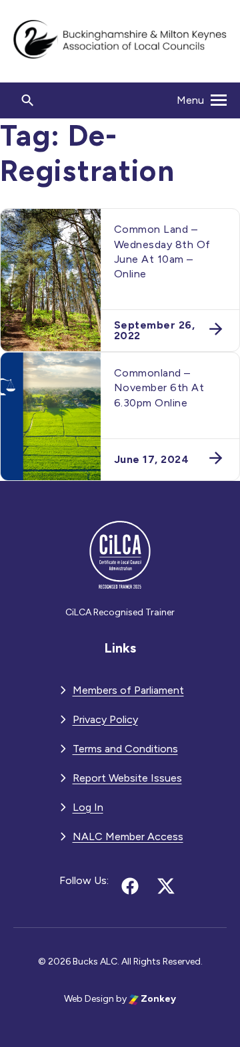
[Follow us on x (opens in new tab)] (166, 886)
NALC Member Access (128, 836)
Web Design (89, 998)
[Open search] (28, 100)
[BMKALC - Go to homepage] (120, 41)
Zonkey (157, 998)
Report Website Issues (127, 778)
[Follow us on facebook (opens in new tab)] (130, 886)
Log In (88, 807)
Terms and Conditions (125, 748)
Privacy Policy (105, 719)
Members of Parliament (128, 690)
